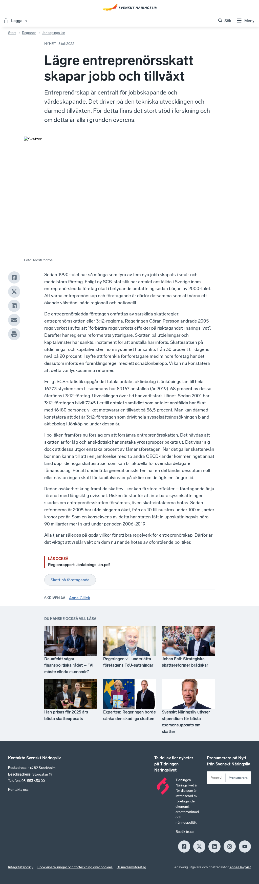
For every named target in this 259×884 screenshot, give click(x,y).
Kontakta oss (18, 789)
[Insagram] (230, 846)
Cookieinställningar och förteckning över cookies (75, 867)
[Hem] (129, 7)
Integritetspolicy (20, 867)
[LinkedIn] (14, 306)
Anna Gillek (79, 597)
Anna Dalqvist (240, 867)
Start (12, 33)
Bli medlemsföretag (131, 867)
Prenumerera (238, 778)
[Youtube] (245, 846)
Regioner (29, 33)
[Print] (14, 334)
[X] (14, 292)
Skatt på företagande (70, 579)
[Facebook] (14, 277)
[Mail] (14, 320)
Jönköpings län (53, 33)
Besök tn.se (184, 832)
